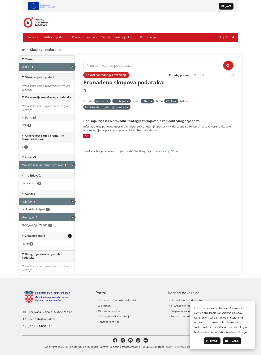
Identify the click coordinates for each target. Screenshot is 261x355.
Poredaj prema (179, 75)
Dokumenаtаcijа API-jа (165, 150)
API (138, 150)
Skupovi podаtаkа (45, 49)
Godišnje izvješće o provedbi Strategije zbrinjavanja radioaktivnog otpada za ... (143, 121)
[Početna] (23, 49)
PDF (86, 136)
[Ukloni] (108, 101)
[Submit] (228, 65)
